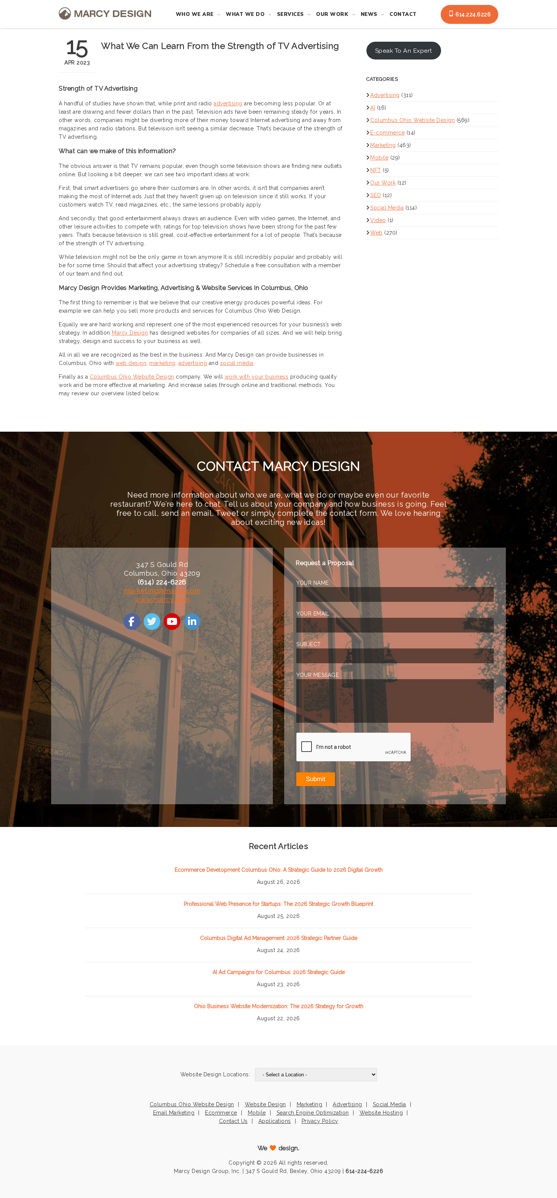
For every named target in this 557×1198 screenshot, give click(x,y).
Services (290, 14)
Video (378, 220)
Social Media (387, 208)
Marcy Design (130, 333)
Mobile (379, 158)
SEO (375, 195)
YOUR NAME (312, 583)
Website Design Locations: (215, 1074)
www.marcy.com (162, 599)
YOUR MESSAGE (317, 675)
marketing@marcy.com (162, 591)
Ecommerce (221, 1113)
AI (372, 108)
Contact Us (233, 1121)
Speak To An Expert (403, 50)
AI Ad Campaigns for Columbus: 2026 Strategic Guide (279, 972)
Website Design (265, 1104)
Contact (403, 14)
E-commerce (387, 133)
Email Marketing (174, 1113)
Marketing (383, 145)
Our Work (332, 14)
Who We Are (195, 14)
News (369, 14)
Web (376, 233)
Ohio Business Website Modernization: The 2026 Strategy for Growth (278, 1006)
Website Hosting (381, 1113)
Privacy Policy (320, 1121)
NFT (375, 170)
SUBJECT (308, 644)
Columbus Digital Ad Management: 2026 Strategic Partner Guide (278, 938)
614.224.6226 (472, 14)
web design (131, 363)
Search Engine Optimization (313, 1113)
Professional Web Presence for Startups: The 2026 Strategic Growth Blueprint (278, 904)
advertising (228, 103)
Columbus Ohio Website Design (132, 377)
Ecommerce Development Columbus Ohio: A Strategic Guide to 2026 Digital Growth (279, 870)
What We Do (245, 14)
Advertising (385, 95)
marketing (162, 363)
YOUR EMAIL (312, 614)
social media (236, 363)
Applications (274, 1121)
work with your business (257, 377)
